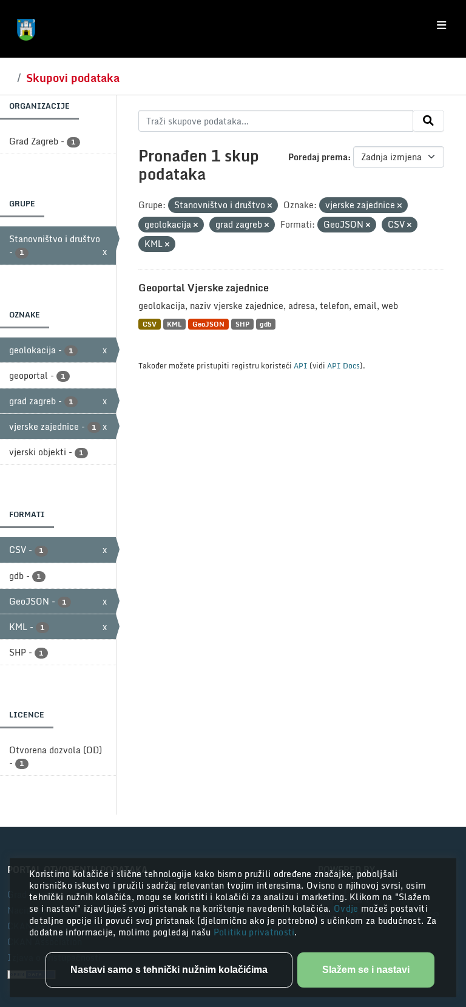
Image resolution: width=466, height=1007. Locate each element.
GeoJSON (208, 324)
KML (174, 324)
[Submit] (428, 121)
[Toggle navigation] (441, 25)
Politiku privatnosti (254, 932)
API (301, 365)
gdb (265, 324)
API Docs (343, 365)
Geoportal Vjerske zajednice (203, 288)
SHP (242, 324)
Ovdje (347, 908)
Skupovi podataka (73, 77)
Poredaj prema (318, 157)
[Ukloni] (270, 205)
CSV (150, 324)
